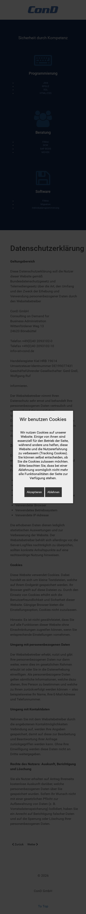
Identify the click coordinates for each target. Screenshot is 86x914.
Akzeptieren (34, 492)
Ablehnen (53, 492)
